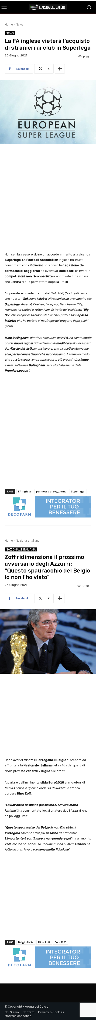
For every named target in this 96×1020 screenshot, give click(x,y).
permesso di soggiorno (51, 491)
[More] (60, 69)
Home (9, 24)
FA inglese (24, 491)
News (19, 24)
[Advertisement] (48, 198)
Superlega (78, 491)
